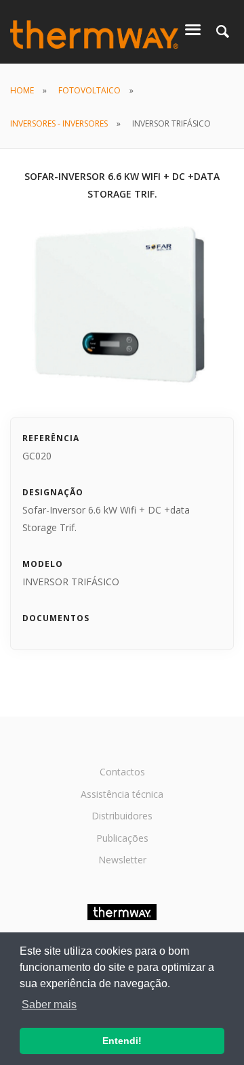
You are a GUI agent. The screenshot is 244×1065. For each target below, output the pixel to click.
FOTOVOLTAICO (89, 90)
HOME (22, 90)
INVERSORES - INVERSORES (59, 123)
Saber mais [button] (49, 1004)
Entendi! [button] (122, 1040)
